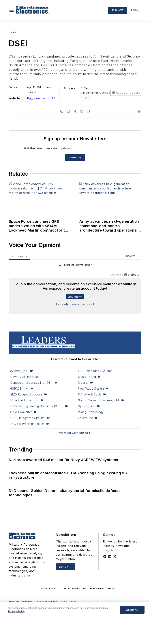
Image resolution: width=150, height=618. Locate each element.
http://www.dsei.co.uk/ (40, 98)
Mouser (83, 382)
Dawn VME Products (25, 377)
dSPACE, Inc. (19, 388)
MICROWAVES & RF (75, 588)
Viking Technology (91, 412)
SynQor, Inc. (86, 406)
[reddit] (81, 111)
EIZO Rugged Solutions (26, 394)
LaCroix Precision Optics (27, 424)
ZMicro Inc (85, 418)
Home (12, 32)
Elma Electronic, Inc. (24, 400)
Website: (15, 98)
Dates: (13, 87)
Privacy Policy (16, 611)
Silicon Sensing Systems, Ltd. (99, 400)
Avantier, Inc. (19, 371)
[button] (11, 10)
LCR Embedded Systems (95, 371)
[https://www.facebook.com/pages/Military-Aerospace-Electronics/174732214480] (105, 556)
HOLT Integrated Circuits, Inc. (30, 418)
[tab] (19, 256)
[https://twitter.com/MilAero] (115, 556)
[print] (139, 111)
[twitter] (75, 111)
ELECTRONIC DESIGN (102, 588)
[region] (75, 265)
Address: (70, 88)
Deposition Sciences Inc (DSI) (31, 382)
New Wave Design (91, 388)
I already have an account (75, 304)
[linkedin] (68, 111)
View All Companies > (75, 433)
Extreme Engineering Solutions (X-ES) (36, 406)
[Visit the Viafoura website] (131, 274)
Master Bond (87, 377)
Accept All (132, 609)
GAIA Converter (21, 412)
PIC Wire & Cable (90, 394)
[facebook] (62, 111)
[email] (88, 111)
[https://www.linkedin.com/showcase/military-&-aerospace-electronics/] (110, 556)
